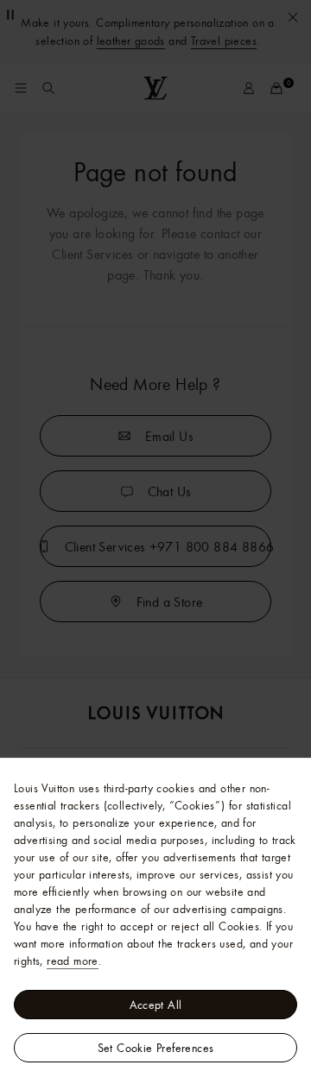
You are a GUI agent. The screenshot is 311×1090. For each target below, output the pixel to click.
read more (72, 960)
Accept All (156, 1004)
